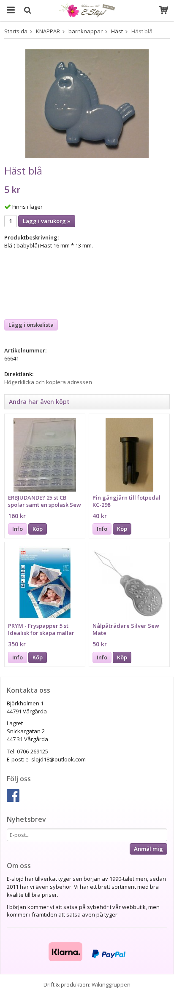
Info (17, 528)
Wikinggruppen (111, 984)
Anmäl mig (148, 848)
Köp (38, 528)
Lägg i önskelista (31, 324)
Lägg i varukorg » (47, 221)
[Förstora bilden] (87, 103)
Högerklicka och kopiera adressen (48, 382)
